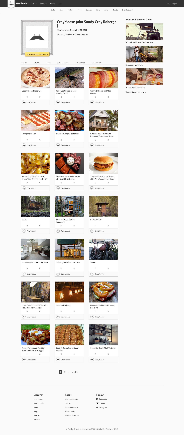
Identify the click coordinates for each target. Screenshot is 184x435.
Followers (80, 63)
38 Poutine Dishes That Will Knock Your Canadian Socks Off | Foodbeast (35, 179)
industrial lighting (63, 305)
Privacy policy (70, 411)
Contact (68, 403)
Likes (48, 63)
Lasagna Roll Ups (29, 134)
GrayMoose (31, 102)
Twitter (102, 403)
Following (97, 63)
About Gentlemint (71, 399)
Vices (98, 10)
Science (89, 10)
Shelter (70, 10)
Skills (53, 10)
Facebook (103, 399)
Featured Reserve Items (139, 19)
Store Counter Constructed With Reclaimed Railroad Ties (35, 306)
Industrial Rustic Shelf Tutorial (103, 348)
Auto (106, 10)
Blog (35, 411)
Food (79, 10)
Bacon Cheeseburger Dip (32, 91)
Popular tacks (39, 403)
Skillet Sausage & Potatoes (67, 134)
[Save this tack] (45, 76)
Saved (36, 63)
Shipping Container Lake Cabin (68, 262)
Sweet (93, 262)
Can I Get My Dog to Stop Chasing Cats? (66, 92)
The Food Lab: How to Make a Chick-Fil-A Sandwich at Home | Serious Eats (102, 179)
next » (74, 371)
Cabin (24, 219)
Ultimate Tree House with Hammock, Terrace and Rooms (102, 135)
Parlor (52, 3)
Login (174, 3)
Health (115, 10)
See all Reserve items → (136, 92)
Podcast (37, 415)
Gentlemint (18, 4)
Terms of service (71, 407)
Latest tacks (38, 399)
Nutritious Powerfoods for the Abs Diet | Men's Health (68, 177)
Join (168, 3)
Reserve (43, 3)
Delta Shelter (95, 219)
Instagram (103, 407)
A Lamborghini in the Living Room (35, 262)
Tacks (34, 3)
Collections (63, 63)
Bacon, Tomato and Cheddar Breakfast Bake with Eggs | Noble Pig (33, 350)
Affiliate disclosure (72, 415)
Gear (61, 10)
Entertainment (127, 10)
